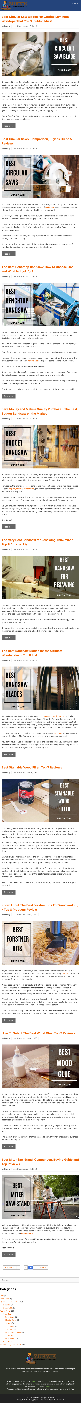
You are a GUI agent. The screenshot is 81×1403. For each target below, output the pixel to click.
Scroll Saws (9, 1335)
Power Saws (7, 1314)
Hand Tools (4, 1299)
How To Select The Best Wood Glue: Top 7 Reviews (38, 1033)
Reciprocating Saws (13, 1332)
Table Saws (9, 1338)
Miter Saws (9, 1326)
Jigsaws (8, 1323)
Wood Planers (8, 1341)
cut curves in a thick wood (52, 716)
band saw (58, 733)
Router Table (8, 1308)
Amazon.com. (51, 1386)
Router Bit (6, 1305)
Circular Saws (10, 1320)
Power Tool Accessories (9, 1302)
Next (43, 1267)
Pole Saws (9, 1329)
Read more (8, 126)
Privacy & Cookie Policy (25, 1400)
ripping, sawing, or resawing (21, 489)
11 (36, 1267)
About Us (52, 1400)
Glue (2, 1296)
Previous (9, 1267)
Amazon (34, 1381)
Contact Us (60, 1400)
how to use (33, 361)
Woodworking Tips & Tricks (11, 1344)
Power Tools (5, 1311)
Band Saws (9, 1317)
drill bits (65, 973)
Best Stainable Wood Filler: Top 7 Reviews (32, 767)
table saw (49, 207)
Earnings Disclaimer (41, 1400)
